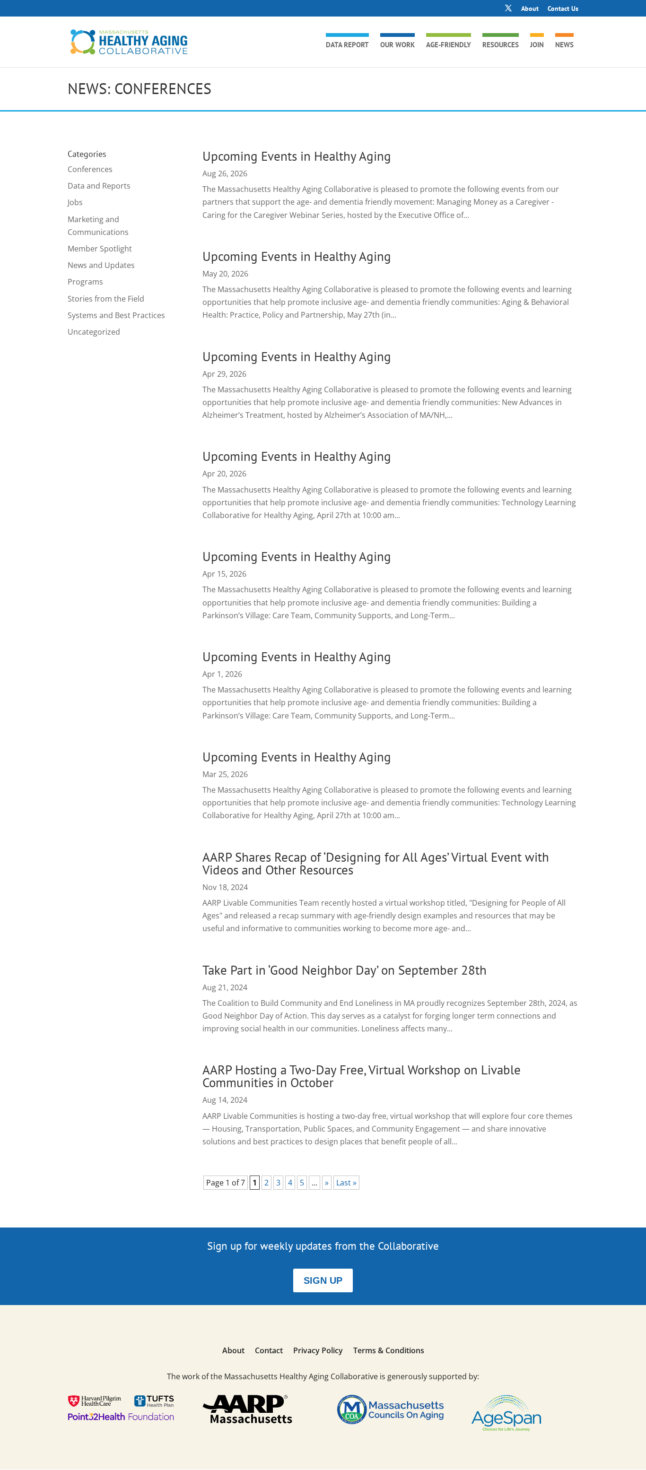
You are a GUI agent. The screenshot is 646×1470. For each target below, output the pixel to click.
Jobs (75, 202)
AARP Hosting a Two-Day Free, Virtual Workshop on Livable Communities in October (361, 1076)
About (530, 9)
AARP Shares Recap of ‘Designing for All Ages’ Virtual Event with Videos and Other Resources (375, 863)
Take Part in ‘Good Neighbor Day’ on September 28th (344, 970)
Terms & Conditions (388, 1351)
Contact (269, 1351)
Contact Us (563, 9)
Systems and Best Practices (116, 315)
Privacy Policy (318, 1351)
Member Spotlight (100, 248)
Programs (85, 282)
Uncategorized (94, 332)
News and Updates (101, 265)
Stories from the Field (106, 299)
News (564, 45)
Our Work (397, 45)
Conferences (90, 169)
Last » (346, 1182)
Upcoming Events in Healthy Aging (296, 156)
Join (537, 45)
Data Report (347, 45)
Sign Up (323, 1280)
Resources (500, 45)
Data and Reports (99, 186)
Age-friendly (448, 45)
